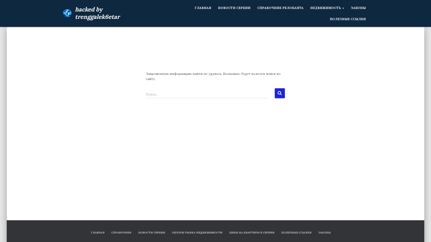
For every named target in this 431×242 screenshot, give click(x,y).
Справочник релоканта (280, 8)
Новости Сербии (234, 8)
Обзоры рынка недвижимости (197, 232)
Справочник (121, 232)
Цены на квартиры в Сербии (252, 232)
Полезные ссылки (348, 19)
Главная (203, 8)
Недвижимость (326, 8)
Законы (358, 8)
